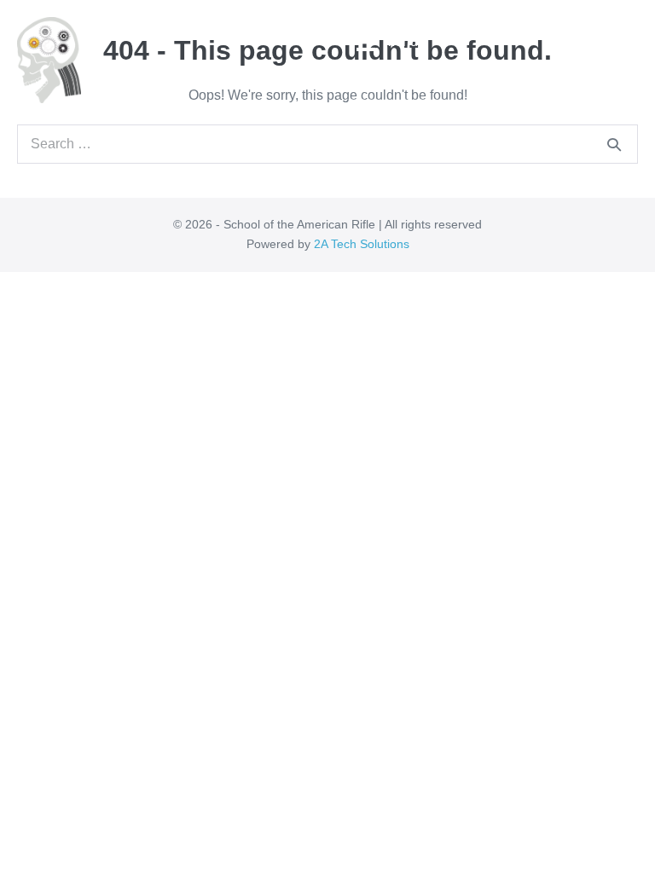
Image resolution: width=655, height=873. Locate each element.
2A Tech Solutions (361, 244)
